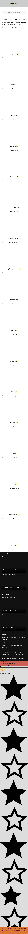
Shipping (3, 658)
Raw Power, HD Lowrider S (11, 628)
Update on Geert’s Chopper (11, 587)
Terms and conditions (11, 658)
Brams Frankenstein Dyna (10, 569)
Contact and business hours (7, 657)
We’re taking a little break (16, 645)
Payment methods (19, 657)
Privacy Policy (21, 658)
